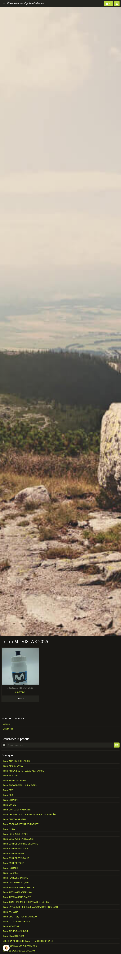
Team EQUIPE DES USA (14, 853)
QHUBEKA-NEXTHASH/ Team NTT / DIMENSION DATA (28, 941)
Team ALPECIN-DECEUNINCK (16, 761)
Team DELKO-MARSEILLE (15, 819)
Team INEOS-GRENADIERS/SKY (17, 892)
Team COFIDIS (9, 805)
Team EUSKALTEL (11, 868)
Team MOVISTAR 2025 (20, 687)
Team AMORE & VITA (13, 766)
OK (116, 745)
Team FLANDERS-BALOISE (15, 878)
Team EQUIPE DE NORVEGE (15, 848)
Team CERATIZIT (11, 800)
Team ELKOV (9, 829)
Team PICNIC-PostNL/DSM (15, 931)
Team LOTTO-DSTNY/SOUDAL (17, 921)
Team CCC (8, 795)
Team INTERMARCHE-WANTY (17, 897)
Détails (20, 698)
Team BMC (8, 790)
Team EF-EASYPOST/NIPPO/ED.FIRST (21, 824)
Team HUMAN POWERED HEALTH (18, 887)
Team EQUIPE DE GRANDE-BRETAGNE (20, 844)
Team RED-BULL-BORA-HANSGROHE (20, 946)
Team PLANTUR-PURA (13, 936)
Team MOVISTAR (11, 926)
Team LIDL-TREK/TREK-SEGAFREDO (20, 917)
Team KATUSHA (10, 912)
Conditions (8, 729)
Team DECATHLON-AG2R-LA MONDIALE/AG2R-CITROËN (29, 814)
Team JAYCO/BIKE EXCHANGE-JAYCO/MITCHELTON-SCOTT (31, 907)
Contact (6, 724)
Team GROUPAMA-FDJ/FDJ (16, 882)
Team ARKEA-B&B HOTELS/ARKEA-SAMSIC (23, 771)
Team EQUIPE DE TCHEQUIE (16, 858)
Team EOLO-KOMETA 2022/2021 (18, 839)
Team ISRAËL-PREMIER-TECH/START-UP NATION (26, 902)
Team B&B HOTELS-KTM (14, 780)
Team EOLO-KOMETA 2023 (15, 834)
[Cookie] (6, 948)
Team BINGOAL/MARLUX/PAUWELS (20, 785)
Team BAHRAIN (10, 775)
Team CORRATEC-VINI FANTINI (17, 810)
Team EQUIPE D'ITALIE (13, 863)
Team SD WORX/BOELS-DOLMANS (19, 951)
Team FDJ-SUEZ (10, 873)
